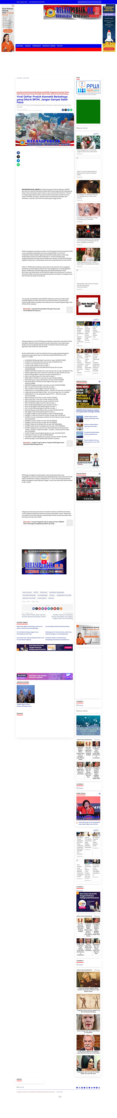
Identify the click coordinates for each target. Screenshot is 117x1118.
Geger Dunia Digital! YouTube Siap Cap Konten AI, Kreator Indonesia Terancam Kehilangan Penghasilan (30, 627)
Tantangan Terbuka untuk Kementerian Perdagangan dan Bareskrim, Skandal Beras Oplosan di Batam (57, 639)
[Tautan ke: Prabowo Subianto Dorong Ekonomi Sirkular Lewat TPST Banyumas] (79, 442)
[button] (100, 2)
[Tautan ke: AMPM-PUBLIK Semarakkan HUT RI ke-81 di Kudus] (88, 488)
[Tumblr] (42, 608)
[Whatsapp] (71, 110)
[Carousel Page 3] (88, 498)
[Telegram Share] (68, 110)
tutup (13, 5)
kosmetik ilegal (42, 595)
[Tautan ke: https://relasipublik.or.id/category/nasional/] (100, 382)
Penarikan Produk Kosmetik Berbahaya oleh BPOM (33, 92)
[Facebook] (33, 608)
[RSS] (61, 608)
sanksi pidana (42, 598)
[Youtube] (54, 608)
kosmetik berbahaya (29, 595)
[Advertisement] (72, 32)
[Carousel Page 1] (84, 498)
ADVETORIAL (19, 110)
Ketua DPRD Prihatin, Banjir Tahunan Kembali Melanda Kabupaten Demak (34, 615)
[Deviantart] (51, 608)
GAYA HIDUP (32, 110)
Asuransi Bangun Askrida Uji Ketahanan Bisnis (57, 626)
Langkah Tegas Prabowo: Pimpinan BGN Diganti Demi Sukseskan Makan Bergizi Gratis (25, 705)
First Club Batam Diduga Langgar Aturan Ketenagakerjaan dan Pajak (27, 632)
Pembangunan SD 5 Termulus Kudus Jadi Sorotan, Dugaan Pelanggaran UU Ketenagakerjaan (58, 632)
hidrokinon (43, 592)
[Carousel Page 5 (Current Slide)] (92, 498)
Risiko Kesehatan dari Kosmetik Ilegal (29, 94)
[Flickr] (58, 608)
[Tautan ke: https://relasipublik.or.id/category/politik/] (100, 794)
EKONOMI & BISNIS (26, 110)
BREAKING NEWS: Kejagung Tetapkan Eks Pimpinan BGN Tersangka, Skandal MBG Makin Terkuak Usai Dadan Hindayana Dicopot (88, 411)
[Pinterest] (39, 608)
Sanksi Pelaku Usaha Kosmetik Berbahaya (55, 94)
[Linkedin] (48, 608)
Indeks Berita (59, 1092)
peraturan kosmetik (29, 598)
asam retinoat (27, 592)
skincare (51, 598)
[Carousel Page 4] (90, 498)
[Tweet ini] (65, 110)
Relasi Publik (21, 23)
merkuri (52, 595)
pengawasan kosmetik (64, 595)
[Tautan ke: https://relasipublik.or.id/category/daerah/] (100, 474)
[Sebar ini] (63, 110)
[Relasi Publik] (20, 1087)
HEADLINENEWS (39, 110)
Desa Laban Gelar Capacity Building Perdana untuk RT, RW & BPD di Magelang (30, 638)
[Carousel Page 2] (86, 498)
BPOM (36, 592)
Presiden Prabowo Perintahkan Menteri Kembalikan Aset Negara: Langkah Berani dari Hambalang (62, 615)
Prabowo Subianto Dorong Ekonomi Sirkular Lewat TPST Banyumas (91, 441)
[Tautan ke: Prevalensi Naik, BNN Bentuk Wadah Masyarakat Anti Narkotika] (79, 435)
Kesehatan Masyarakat (56, 592)
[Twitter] (36, 608)
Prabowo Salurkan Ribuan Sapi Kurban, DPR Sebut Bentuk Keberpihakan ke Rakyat (91, 425)
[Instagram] (45, 608)
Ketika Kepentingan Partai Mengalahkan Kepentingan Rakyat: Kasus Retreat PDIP (89, 823)
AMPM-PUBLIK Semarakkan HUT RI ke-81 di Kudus (88, 494)
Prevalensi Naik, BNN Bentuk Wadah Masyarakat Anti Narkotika (91, 433)
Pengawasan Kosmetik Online (59, 92)
